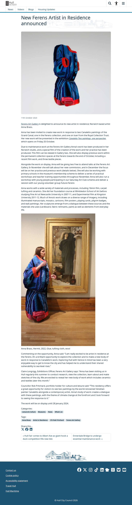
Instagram (91, 470)
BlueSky (119, 470)
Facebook (79, 470)
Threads (113, 470)
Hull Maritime (12, 491)
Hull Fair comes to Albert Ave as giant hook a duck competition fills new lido (45, 437)
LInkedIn (102, 470)
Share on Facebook (26, 429)
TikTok (96, 470)
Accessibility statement (17, 480)
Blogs (31, 9)
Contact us (11, 470)
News (10, 9)
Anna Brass (26, 420)
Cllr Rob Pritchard (57, 420)
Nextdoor (107, 470)
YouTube (124, 470)
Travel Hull (11, 485)
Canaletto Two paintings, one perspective (87, 138)
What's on (59, 412)
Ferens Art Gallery (30, 124)
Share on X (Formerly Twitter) (22, 429)
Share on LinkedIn (30, 429)
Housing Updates (46, 9)
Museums (42, 412)
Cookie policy (12, 475)
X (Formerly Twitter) (85, 470)
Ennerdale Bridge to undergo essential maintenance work (87, 437)
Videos (21, 9)
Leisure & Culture (29, 412)
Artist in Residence (40, 420)
